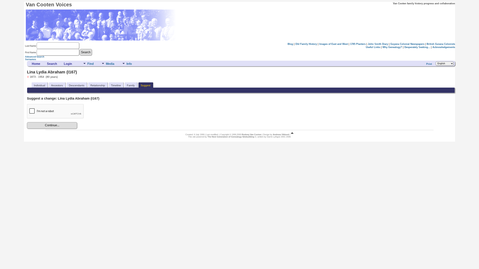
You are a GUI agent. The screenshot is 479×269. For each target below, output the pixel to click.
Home (36, 63)
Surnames (30, 59)
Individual (39, 85)
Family (131, 85)
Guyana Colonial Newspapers (407, 44)
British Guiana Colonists (441, 44)
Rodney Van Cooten (251, 134)
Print (429, 64)
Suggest (145, 85)
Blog (290, 44)
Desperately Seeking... (417, 47)
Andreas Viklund (281, 134)
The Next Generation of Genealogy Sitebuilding (231, 137)
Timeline (116, 85)
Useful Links (373, 47)
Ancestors (57, 85)
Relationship (97, 85)
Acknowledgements (443, 47)
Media (110, 63)
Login (68, 63)
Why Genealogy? (392, 47)
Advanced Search (34, 56)
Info (129, 63)
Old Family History (306, 44)
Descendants (76, 85)
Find (90, 63)
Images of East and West (333, 44)
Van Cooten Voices (49, 4)
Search (52, 63)
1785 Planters (358, 44)
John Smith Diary (378, 44)
